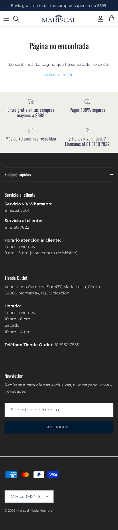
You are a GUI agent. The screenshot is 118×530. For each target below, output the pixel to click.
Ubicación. (59, 293)
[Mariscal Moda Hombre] (59, 19)
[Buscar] (19, 18)
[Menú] (6, 18)
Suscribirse (59, 427)
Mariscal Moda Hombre (34, 510)
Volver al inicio (59, 74)
